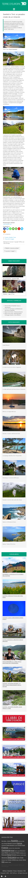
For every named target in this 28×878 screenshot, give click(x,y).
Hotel (12, 850)
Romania (13, 855)
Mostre (6, 852)
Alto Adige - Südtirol (6, 841)
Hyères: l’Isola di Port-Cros (9, 544)
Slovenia (4, 857)
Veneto (20, 860)
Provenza (13, 852)
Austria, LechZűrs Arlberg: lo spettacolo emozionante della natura (12, 685)
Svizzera (11, 857)
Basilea (5, 843)
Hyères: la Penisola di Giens (9, 522)
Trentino (9, 860)
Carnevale (3, 845)
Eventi (19, 845)
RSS (25, 870)
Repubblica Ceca (22, 852)
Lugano (18, 850)
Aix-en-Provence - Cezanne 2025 (11, 278)
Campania (14, 843)
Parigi (9, 852)
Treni (6, 860)
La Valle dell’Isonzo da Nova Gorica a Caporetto (14, 389)
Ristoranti (4, 855)
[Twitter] (7, 228)
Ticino (18, 857)
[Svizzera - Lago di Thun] (14, 286)
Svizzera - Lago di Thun (8, 294)
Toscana (3, 860)
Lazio (16, 850)
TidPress (4, 870)
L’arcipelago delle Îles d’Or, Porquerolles (12, 455)
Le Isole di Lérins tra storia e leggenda (12, 367)
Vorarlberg (6, 862)
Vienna (24, 860)
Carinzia (19, 843)
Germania (5, 850)
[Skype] (22, 228)
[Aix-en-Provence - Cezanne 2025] (14, 270)
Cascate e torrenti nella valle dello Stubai (12, 499)
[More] (4, 231)
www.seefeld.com (7, 224)
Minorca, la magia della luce (9, 411)
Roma (9, 855)
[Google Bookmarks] (19, 228)
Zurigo (10, 862)
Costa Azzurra (10, 845)
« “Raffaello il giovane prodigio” (11, 248)
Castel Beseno (6, 345)
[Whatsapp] (10, 228)
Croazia (16, 845)
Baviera (10, 843)
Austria (6, 237)
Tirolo (14, 237)
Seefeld (11, 237)
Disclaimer (20, 870)
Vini (2, 862)
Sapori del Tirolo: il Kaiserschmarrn (14, 311)
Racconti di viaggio (9, 239)
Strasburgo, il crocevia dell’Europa (11, 477)
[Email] (13, 228)
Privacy (15, 870)
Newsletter (9, 870)
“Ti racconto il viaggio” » (10, 251)
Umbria (14, 860)
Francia (4, 848)
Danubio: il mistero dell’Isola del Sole (11, 433)
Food (23, 845)
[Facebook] (4, 228)
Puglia (17, 852)
